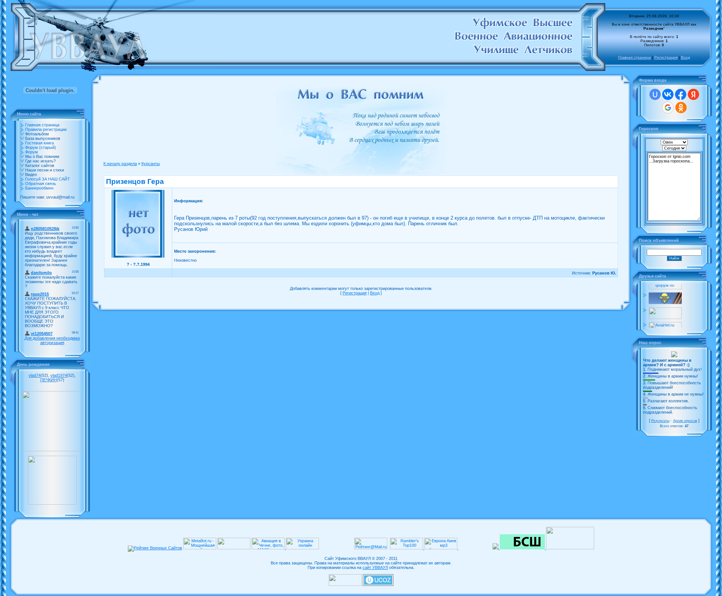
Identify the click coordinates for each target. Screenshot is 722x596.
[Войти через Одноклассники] (681, 107)
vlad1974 (58, 375)
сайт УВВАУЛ (375, 567)
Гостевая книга (39, 143)
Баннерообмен (39, 188)
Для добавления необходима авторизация (52, 340)
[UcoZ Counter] (345, 584)
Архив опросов (685, 421)
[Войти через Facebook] (680, 94)
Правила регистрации (46, 129)
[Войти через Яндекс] (693, 94)
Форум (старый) (40, 147)
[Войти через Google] (668, 108)
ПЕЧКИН (48, 380)
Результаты (660, 421)
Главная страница (634, 57)
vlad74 (35, 375)
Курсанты (150, 163)
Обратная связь (40, 183)
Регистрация (666, 57)
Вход (685, 57)
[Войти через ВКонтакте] (667, 94)
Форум (31, 152)
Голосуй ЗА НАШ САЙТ (47, 179)
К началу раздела (120, 163)
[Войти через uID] (655, 94)
